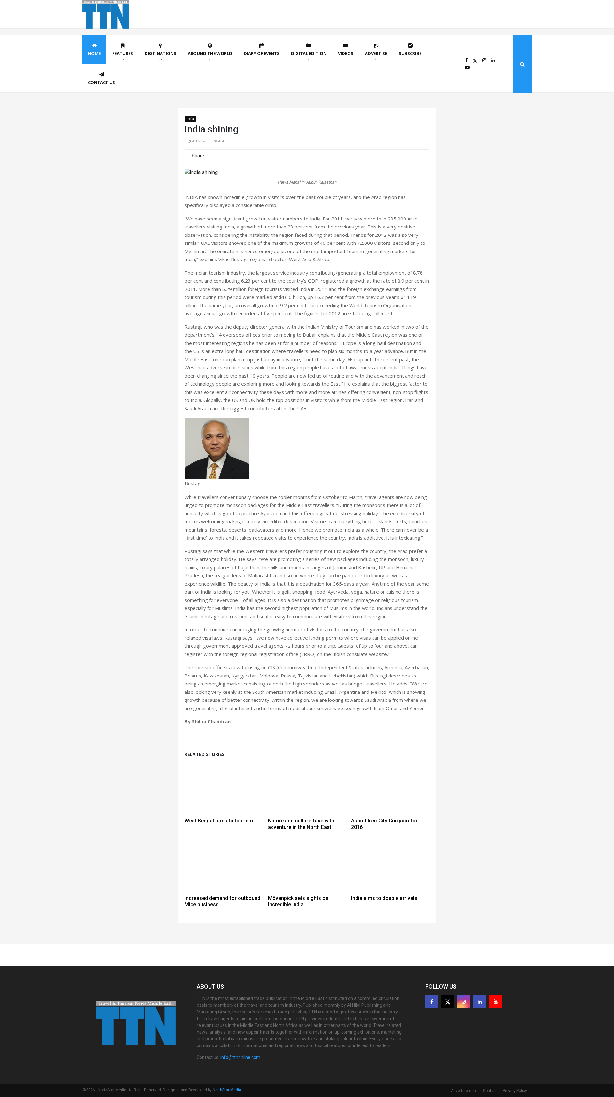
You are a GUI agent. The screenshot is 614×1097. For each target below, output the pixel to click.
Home (94, 53)
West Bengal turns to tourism (219, 821)
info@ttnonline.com (240, 1057)
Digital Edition (309, 53)
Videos (345, 53)
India (190, 119)
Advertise (376, 53)
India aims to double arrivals (384, 898)
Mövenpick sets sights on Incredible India (298, 901)
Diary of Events (261, 53)
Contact (490, 1090)
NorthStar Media (227, 1090)
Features (122, 53)
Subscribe (410, 53)
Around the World (210, 53)
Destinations (160, 53)
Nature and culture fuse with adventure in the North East (301, 824)
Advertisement (464, 1090)
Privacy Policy (515, 1090)
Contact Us (101, 82)
